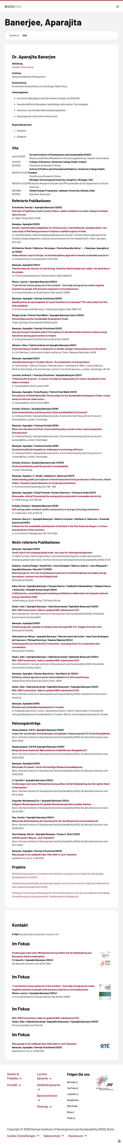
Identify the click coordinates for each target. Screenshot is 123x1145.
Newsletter (73, 1100)
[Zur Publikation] (105, 959)
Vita (24, 35)
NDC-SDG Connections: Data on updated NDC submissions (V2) (45, 1017)
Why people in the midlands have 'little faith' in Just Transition (44, 1043)
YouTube (72, 1088)
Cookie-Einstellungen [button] (21, 1136)
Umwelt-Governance (23, 67)
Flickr (70, 1118)
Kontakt (12, 1085)
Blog (69, 1112)
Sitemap (43, 1106)
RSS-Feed (72, 1106)
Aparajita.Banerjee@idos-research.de (39, 934)
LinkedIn (72, 1094)
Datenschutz (52, 1136)
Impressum (75, 1136)
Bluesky (71, 1082)
